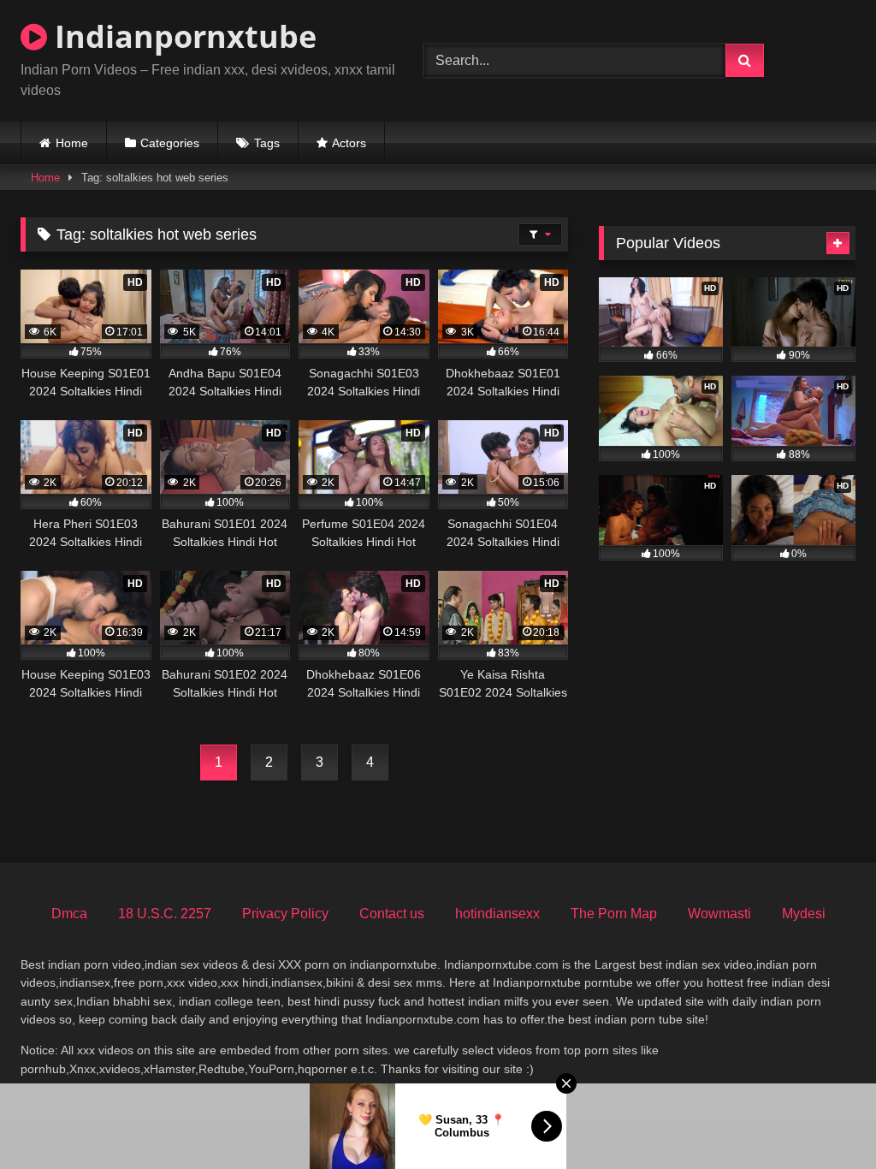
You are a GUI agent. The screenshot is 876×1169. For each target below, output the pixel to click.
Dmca (69, 913)
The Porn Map (614, 913)
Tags (267, 143)
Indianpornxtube (182, 36)
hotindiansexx (497, 913)
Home (72, 143)
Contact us (391, 913)
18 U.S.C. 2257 (164, 913)
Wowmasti (719, 913)
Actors (349, 143)
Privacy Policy (285, 913)
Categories (169, 143)
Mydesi (804, 913)
